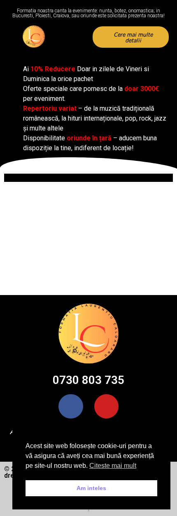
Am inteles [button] (91, 488)
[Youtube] (106, 406)
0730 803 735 (88, 380)
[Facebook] (70, 406)
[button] (76, 37)
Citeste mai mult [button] (112, 465)
